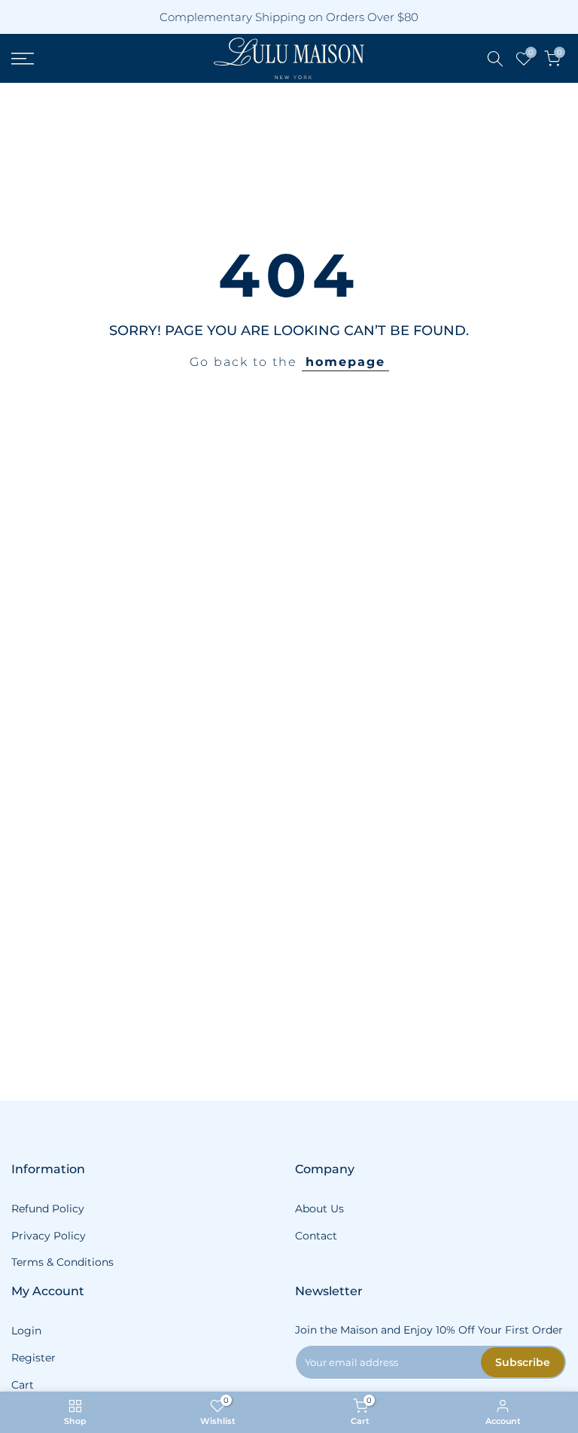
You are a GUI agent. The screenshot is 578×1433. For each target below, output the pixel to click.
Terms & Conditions (62, 1262)
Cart (22, 1385)
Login (26, 1330)
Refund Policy (47, 1208)
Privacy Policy (48, 1235)
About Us (319, 1208)
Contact (316, 1235)
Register (33, 1357)
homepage (345, 362)
